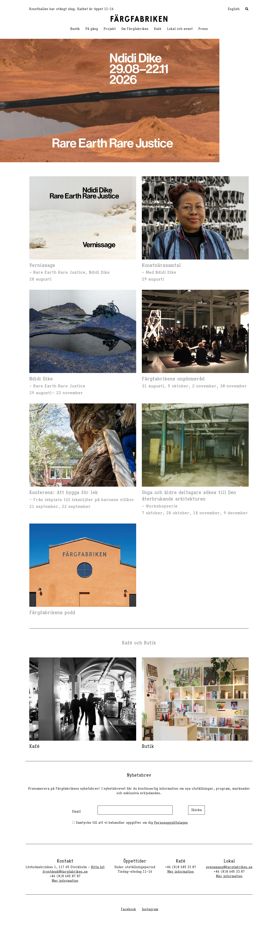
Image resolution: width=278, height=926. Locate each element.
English (234, 9)
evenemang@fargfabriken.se (229, 867)
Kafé (34, 746)
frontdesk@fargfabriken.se (65, 872)
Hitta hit (98, 867)
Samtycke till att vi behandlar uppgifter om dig (131, 823)
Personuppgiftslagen (171, 823)
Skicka (196, 810)
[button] (247, 9)
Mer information (65, 881)
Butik (148, 746)
